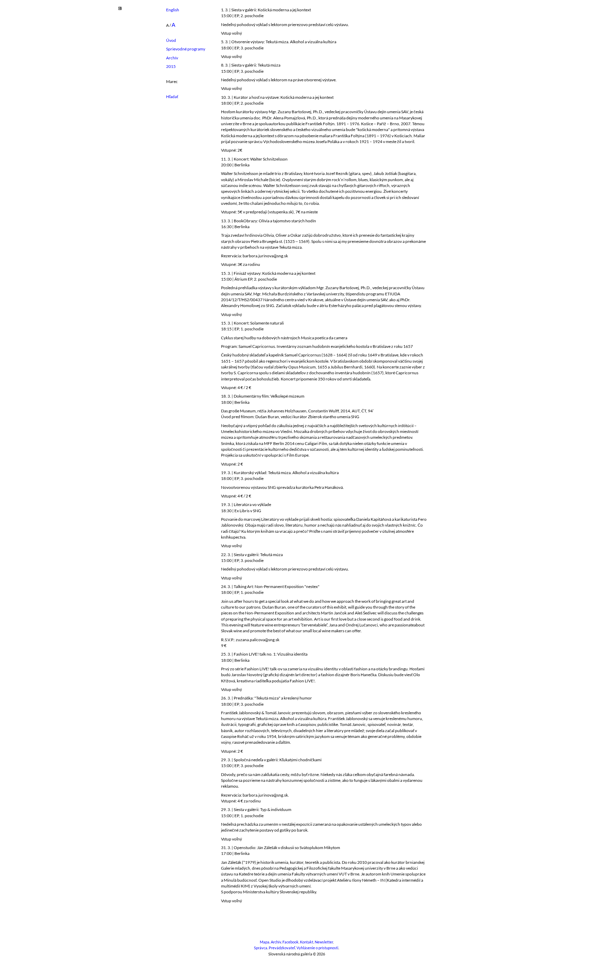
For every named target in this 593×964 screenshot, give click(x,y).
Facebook (290, 942)
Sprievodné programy (185, 48)
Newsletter (324, 942)
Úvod (171, 40)
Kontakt (306, 942)
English (172, 9)
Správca (260, 947)
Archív (172, 57)
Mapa (264, 942)
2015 (171, 66)
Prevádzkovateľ (282, 947)
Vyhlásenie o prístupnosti (317, 947)
